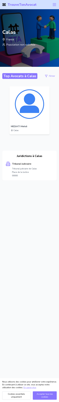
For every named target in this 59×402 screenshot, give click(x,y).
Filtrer (52, 76)
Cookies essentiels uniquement (16, 395)
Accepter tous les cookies (45, 395)
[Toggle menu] (54, 4)
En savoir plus (29, 387)
